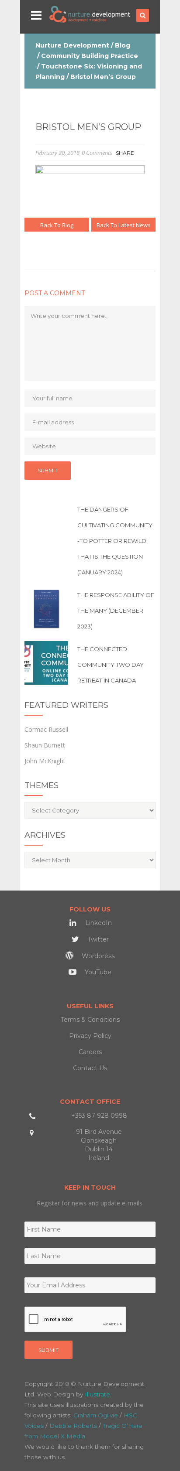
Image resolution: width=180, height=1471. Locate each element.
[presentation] (75, 1320)
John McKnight (45, 761)
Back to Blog (56, 225)
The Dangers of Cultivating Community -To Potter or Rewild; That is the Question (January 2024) (114, 541)
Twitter (97, 939)
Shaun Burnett (44, 745)
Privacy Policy (90, 1036)
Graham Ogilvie (95, 1415)
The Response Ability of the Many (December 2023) (115, 610)
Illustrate (97, 1394)
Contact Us (90, 1068)
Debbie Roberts (73, 1425)
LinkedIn (97, 923)
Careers (90, 1052)
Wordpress (97, 956)
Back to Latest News (124, 225)
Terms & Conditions (90, 1020)
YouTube (97, 972)
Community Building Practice (89, 56)
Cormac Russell (46, 729)
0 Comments (97, 153)
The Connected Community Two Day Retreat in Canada (110, 664)
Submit (48, 1350)
